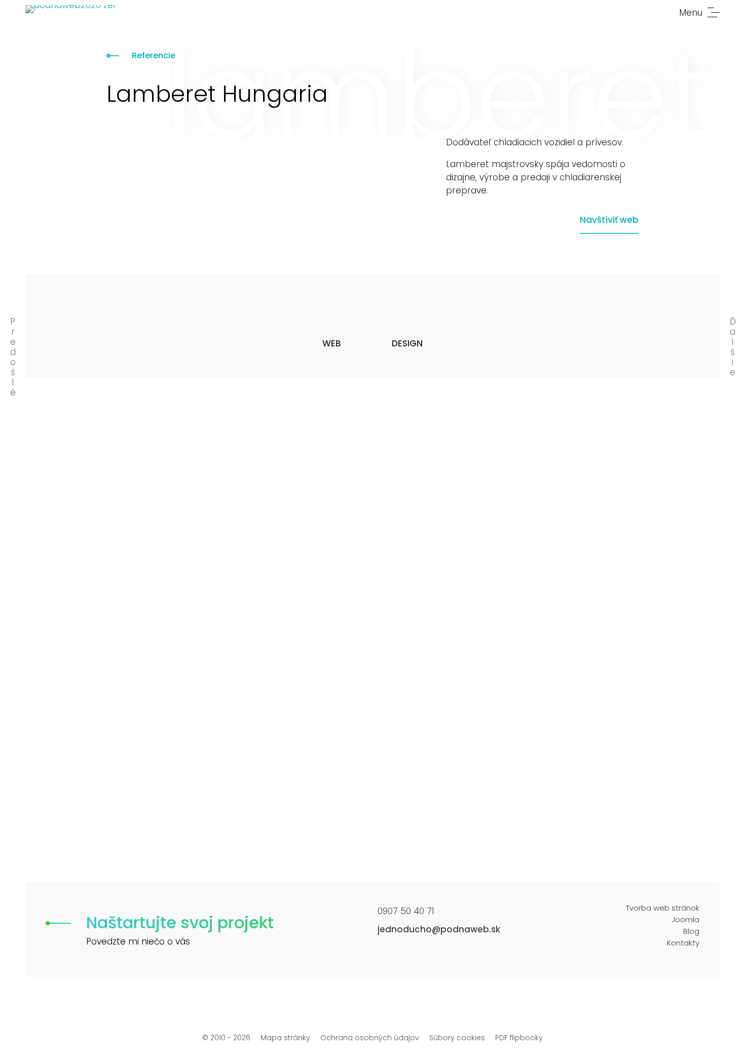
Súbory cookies (457, 1038)
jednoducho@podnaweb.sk (439, 929)
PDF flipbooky (519, 1038)
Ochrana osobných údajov (369, 1038)
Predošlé (13, 357)
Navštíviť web (609, 220)
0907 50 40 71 (406, 911)
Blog (691, 931)
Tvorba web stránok (662, 907)
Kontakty (683, 942)
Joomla (685, 919)
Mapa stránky (285, 1038)
